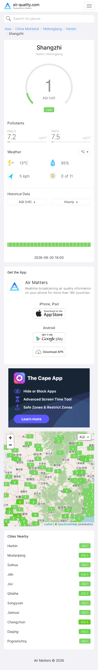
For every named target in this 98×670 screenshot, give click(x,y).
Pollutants (15, 123)
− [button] (10, 445)
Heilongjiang (52, 29)
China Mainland (27, 29)
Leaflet (48, 524)
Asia (8, 29)
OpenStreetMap (67, 524)
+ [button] (10, 438)
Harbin (71, 29)
